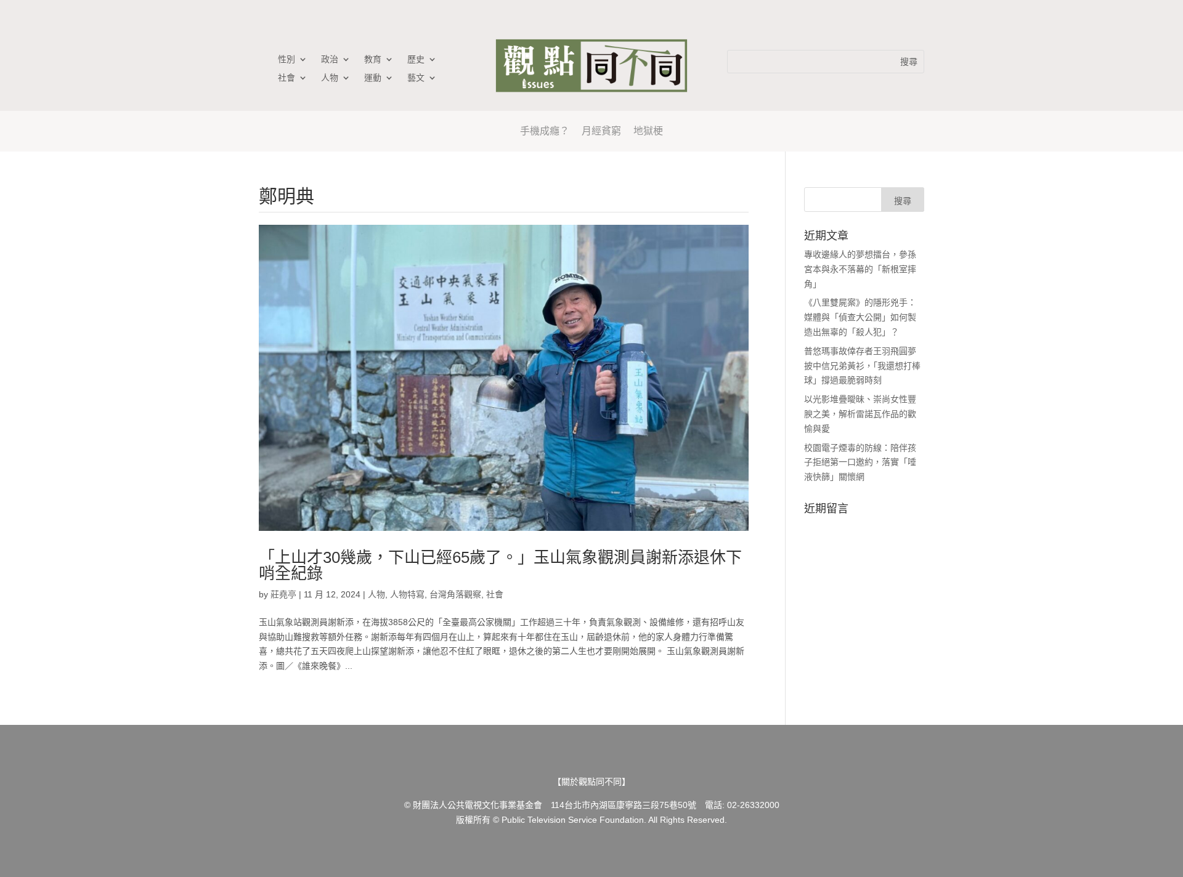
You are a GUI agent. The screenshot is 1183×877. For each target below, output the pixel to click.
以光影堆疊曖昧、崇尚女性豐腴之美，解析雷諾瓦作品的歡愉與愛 (860, 414)
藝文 (416, 78)
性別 (286, 59)
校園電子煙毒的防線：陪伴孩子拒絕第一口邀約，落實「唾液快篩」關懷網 (860, 462)
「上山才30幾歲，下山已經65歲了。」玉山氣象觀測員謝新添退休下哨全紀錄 (500, 565)
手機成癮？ (544, 131)
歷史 (416, 59)
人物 (329, 78)
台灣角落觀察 (455, 594)
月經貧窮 (601, 131)
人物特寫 (407, 594)
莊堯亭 (283, 594)
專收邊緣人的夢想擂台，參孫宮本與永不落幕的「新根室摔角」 (860, 269)
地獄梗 (648, 131)
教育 (372, 59)
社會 (286, 78)
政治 (329, 59)
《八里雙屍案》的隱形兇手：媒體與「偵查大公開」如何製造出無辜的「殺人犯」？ (860, 317)
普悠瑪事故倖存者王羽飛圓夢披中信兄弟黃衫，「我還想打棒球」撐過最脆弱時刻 (862, 366)
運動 (372, 78)
